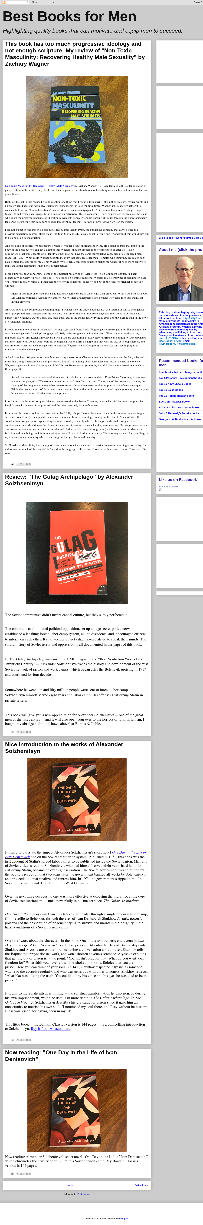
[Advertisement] (181, 181)
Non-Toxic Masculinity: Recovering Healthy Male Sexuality (39, 186)
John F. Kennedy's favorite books (179, 413)
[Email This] (17, 464)
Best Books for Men (169, 486)
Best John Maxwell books (174, 401)
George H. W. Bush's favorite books (180, 419)
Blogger (124, 1218)
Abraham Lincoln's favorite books (179, 407)
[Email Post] (12, 464)
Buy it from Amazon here (50, 1028)
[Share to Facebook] (26, 464)
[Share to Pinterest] (29, 464)
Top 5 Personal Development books (180, 378)
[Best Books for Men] (160, 489)
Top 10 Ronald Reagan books (177, 395)
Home (69, 1185)
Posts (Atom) (83, 1194)
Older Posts (142, 1185)
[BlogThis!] (20, 464)
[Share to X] (23, 464)
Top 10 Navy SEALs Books (175, 384)
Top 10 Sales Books (171, 390)
